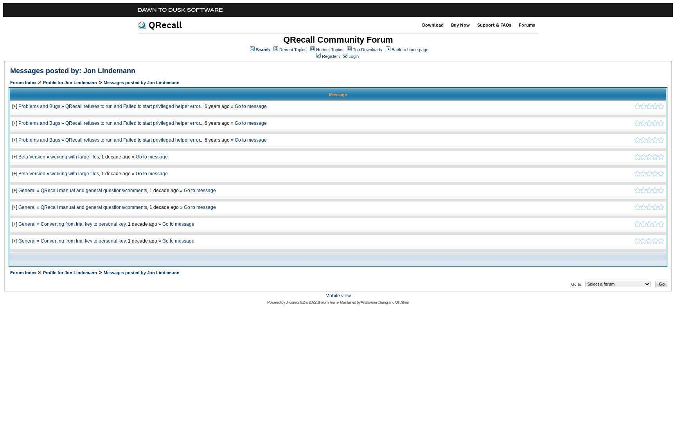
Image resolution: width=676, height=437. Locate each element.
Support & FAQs (494, 25)
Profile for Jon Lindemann (70, 82)
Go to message (251, 106)
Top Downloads (367, 49)
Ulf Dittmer (402, 302)
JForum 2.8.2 (295, 302)
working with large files (74, 157)
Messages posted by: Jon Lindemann (72, 71)
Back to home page (410, 49)
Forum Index (23, 82)
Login (354, 56)
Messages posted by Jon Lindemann (142, 82)
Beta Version (31, 157)
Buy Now (460, 25)
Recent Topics (293, 49)
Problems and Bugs (39, 106)
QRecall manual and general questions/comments (94, 190)
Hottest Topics (329, 49)
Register (330, 56)
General (27, 190)
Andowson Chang (374, 302)
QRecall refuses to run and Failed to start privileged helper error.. (133, 106)
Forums (527, 25)
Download (433, 25)
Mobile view (338, 296)
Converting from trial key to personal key (83, 224)
